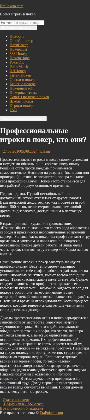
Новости (17, 36)
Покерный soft (21, 88)
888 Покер (18, 54)
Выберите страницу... (17, 28)
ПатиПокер (19, 45)
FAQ (13, 110)
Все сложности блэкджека (23, 408)
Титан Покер (20, 75)
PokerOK (17, 62)
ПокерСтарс (20, 58)
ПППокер (18, 71)
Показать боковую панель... (22, 118)
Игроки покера (22, 105)
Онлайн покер (21, 41)
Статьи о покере (23, 80)
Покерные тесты (23, 92)
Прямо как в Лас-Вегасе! (23, 404)
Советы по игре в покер (29, 97)
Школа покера (21, 101)
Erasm (45, 151)
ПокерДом (18, 49)
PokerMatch (19, 67)
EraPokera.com (11, 6)
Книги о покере (23, 84)
